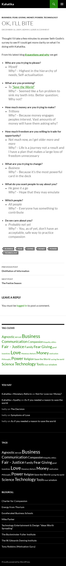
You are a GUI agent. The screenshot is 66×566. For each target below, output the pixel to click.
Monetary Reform (28, 353)
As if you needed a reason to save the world (33, 421)
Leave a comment (40, 29)
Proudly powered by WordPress (16, 562)
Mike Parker (8, 519)
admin (25, 29)
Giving (22, 17)
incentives (6, 353)
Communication (14, 341)
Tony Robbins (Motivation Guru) (18, 546)
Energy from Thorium (13, 507)
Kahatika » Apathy (11, 399)
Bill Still (18, 337)
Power (39, 17)
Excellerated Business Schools (17, 513)
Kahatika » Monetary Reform (17, 393)
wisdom (53, 364)
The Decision (18, 409)
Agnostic (8, 337)
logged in (22, 305)
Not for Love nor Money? (49, 393)
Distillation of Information (15, 269)
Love (16, 352)
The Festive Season (11, 281)
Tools (40, 364)
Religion (29, 359)
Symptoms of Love (20, 415)
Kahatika (8, 4)
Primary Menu (62, 4)
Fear (15, 17)
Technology (51, 17)
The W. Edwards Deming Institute (19, 540)
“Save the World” (23, 87)
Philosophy (6, 359)
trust (46, 365)
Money (30, 17)
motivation (53, 353)
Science (8, 364)
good (54, 347)
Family (29, 347)
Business (7, 17)
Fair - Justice (13, 346)
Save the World (42, 359)
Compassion (35, 342)
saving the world (57, 359)
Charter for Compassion (14, 501)
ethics (53, 342)
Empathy (47, 342)
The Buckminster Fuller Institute (19, 534)
